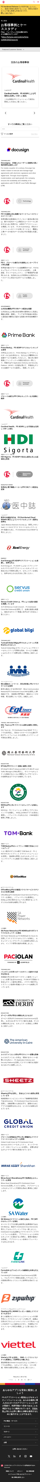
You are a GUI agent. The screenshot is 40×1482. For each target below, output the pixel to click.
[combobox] (14, 49)
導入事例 (4, 21)
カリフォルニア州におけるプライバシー (20, 1474)
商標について (10, 1471)
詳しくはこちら (7, 13)
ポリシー (20, 1471)
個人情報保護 (30, 1471)
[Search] (34, 2)
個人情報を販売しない (18, 1477)
